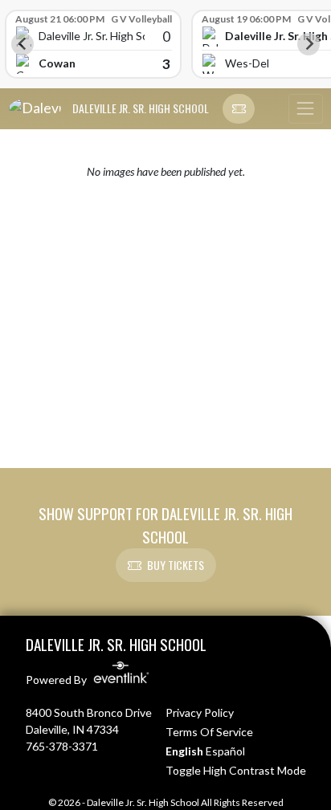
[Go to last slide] (22, 44)
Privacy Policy (200, 712)
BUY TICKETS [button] (175, 564)
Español (225, 751)
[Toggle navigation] (305, 109)
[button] (239, 109)
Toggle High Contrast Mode (236, 770)
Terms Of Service (209, 732)
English (184, 751)
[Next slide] (308, 44)
